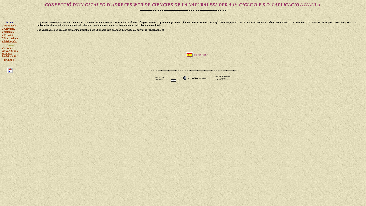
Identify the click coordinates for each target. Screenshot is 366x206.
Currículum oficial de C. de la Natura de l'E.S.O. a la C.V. (10, 52)
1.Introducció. (9, 25)
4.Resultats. (8, 35)
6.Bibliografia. (9, 41)
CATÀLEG (10, 60)
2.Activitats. (8, 29)
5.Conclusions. (10, 38)
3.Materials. (8, 32)
